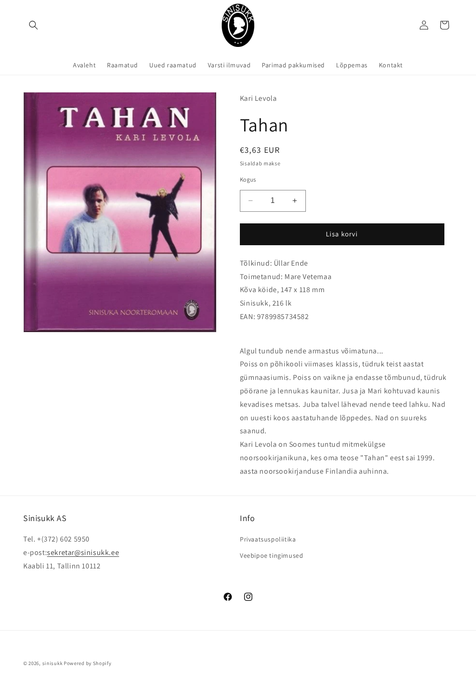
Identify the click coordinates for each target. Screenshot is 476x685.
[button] (33, 25)
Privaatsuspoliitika (268, 539)
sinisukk (52, 663)
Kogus (248, 179)
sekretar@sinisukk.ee (83, 552)
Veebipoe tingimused (271, 555)
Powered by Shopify (88, 663)
